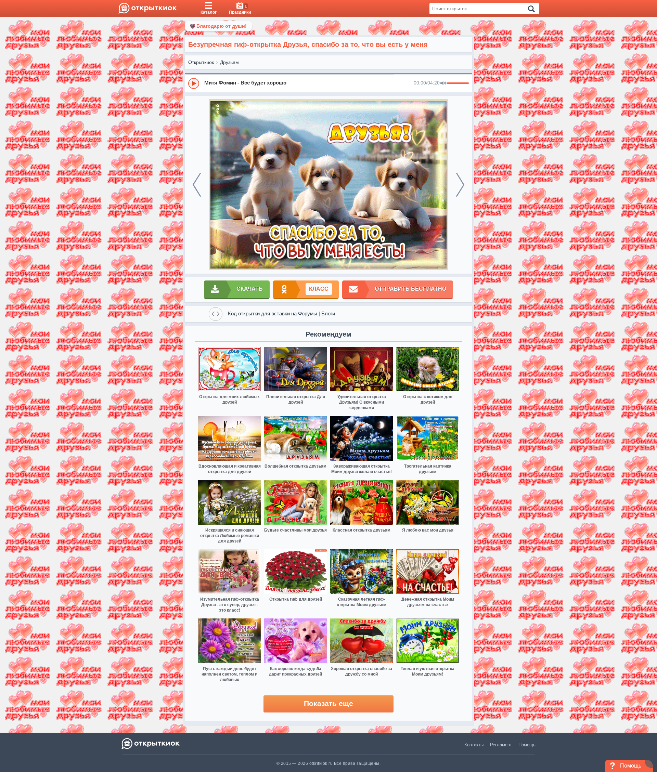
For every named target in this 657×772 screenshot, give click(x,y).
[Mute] (443, 83)
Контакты (474, 744)
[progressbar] (458, 83)
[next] (460, 184)
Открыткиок (201, 62)
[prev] (196, 184)
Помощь (527, 744)
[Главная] (147, 8)
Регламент (501, 744)
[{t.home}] (151, 743)
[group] (328, 83)
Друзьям (229, 62)
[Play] (193, 83)
